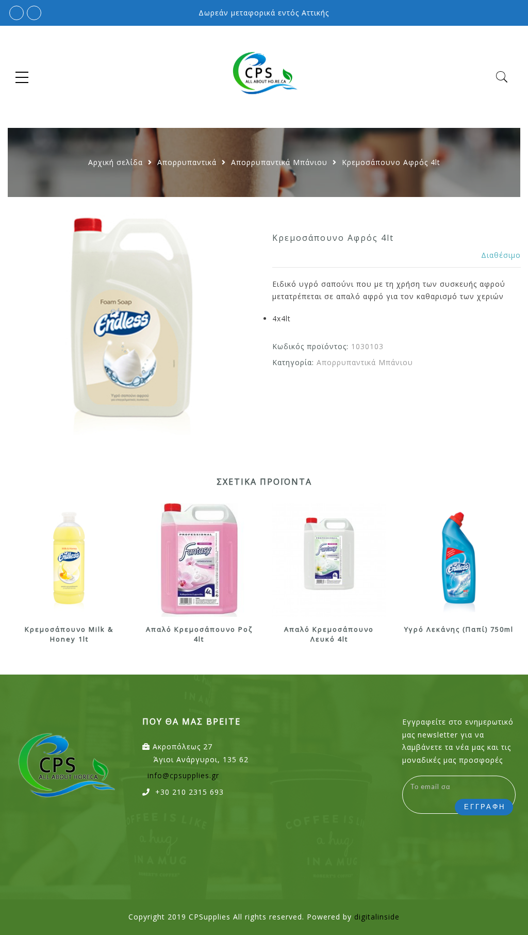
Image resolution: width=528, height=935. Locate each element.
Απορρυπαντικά (187, 162)
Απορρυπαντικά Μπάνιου (279, 162)
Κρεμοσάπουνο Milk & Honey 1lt (69, 634)
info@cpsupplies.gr (183, 775)
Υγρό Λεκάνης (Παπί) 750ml (459, 629)
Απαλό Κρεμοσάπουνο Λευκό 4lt (329, 634)
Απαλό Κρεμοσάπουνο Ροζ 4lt (199, 634)
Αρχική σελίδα (115, 162)
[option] (132, 321)
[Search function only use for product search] (502, 77)
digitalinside (377, 917)
